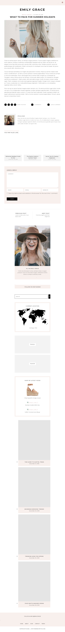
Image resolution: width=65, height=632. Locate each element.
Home (21, 623)
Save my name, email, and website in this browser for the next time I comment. (33, 193)
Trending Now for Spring (34, 556)
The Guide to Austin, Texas (34, 462)
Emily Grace (32, 9)
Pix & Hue (21, 116)
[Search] (49, 296)
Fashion (29, 14)
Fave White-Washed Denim (34, 603)
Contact (37, 623)
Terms (43, 623)
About (26, 623)
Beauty (24, 14)
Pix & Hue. (43, 628)
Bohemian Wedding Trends (34, 509)
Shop (31, 623)
